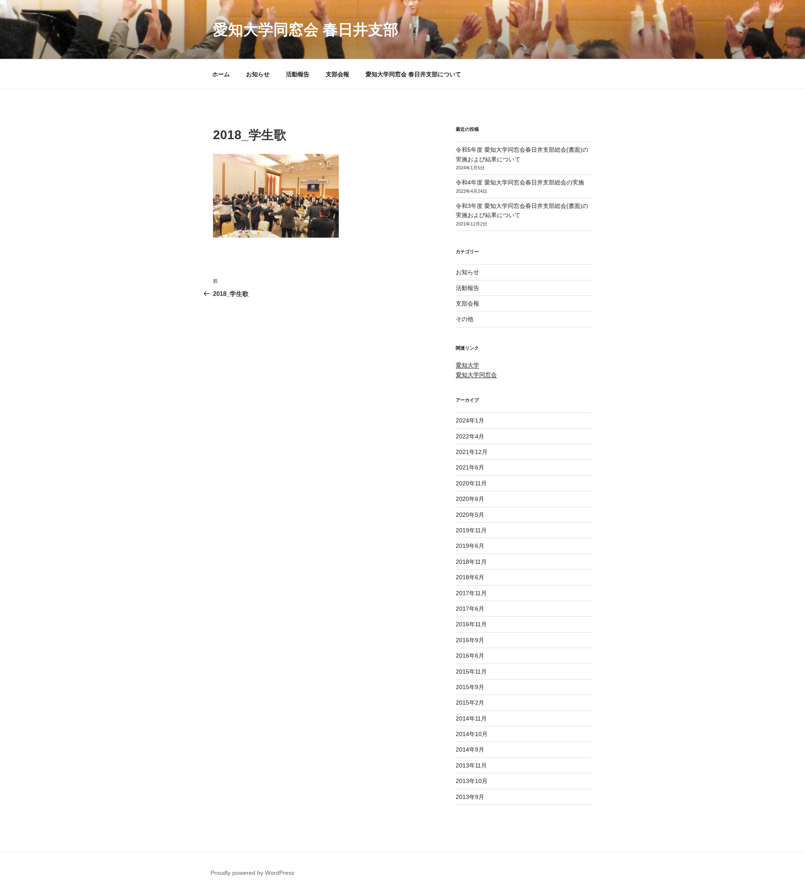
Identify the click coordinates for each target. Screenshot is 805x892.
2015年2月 (470, 702)
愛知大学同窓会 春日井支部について (413, 74)
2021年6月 (470, 467)
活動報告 (297, 74)
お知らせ (258, 74)
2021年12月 (472, 452)
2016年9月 (470, 640)
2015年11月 (471, 671)
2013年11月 (471, 765)
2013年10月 (472, 781)
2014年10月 (472, 734)
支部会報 (337, 74)
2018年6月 (470, 577)
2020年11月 (471, 483)
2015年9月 (470, 687)
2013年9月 (470, 796)
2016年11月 (471, 624)
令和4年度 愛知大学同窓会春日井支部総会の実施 (520, 182)
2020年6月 (470, 498)
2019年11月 (471, 530)
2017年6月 (470, 608)
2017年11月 (471, 593)
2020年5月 (470, 514)
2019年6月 (470, 545)
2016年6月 (470, 655)
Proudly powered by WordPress (252, 872)
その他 (464, 319)
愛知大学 (467, 365)
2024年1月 (470, 420)
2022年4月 (470, 436)
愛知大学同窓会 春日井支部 (305, 29)
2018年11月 (471, 561)
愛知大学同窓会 (476, 374)
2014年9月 (470, 749)
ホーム (221, 74)
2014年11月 (471, 718)
